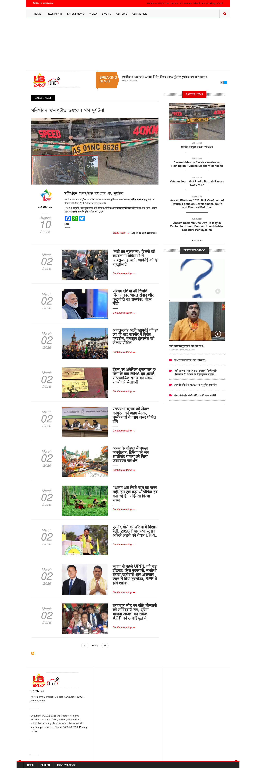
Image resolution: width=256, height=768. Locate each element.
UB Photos (45, 207)
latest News (197, 107)
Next (225, 82)
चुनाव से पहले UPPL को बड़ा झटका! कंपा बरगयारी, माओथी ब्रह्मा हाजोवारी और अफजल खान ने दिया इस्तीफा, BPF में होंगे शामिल (135, 574)
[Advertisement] (128, 44)
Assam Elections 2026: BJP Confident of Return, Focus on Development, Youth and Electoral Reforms (197, 203)
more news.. (197, 240)
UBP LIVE (121, 13)
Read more (121, 232)
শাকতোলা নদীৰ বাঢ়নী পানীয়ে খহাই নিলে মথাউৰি (195, 395)
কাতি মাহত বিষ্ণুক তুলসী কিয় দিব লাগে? (186, 346)
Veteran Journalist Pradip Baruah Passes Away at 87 (197, 183)
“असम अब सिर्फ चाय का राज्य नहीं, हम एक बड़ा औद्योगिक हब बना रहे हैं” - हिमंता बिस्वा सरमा (135, 493)
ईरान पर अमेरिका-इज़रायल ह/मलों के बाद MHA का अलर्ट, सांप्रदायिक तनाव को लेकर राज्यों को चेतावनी (134, 375)
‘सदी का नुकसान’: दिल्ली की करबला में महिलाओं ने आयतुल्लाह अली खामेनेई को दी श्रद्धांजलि (135, 257)
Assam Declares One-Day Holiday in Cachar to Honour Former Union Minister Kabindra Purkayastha (197, 226)
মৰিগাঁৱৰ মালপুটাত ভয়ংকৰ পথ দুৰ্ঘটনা (197, 147)
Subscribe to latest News (32, 653)
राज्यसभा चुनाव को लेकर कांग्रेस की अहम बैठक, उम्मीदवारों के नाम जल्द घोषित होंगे (134, 415)
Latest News (75, 13)
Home (37, 13)
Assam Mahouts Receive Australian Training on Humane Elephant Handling (197, 164)
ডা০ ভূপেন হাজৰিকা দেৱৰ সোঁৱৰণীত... (190, 360)
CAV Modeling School (212, 3)
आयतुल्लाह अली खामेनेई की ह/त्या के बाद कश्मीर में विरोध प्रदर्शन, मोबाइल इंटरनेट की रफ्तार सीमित (135, 336)
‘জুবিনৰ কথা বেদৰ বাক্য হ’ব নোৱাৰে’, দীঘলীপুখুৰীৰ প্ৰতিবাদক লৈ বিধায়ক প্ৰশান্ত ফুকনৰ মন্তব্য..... (195, 372)
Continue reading (122, 273)
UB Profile (139, 13)
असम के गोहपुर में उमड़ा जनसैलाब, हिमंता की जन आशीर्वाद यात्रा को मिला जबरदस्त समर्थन (131, 454)
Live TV (106, 13)
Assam (67, 227)
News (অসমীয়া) (54, 13)
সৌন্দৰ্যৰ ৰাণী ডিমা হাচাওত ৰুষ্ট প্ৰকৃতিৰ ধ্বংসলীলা (195, 385)
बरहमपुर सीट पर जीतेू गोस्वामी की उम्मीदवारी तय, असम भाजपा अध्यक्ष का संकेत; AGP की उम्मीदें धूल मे (135, 611)
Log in (134, 233)
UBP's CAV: (164, 3)
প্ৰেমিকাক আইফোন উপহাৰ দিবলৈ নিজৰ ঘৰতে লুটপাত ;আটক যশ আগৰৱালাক (164, 76)
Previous (222, 82)
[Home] (55, 79)
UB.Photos (152, 3)
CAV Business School (189, 3)
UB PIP (174, 3)
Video (93, 13)
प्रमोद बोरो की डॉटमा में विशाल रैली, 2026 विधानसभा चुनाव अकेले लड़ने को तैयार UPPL (135, 531)
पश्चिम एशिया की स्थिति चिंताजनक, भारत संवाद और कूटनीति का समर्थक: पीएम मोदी (133, 297)
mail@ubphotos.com (41, 727)
